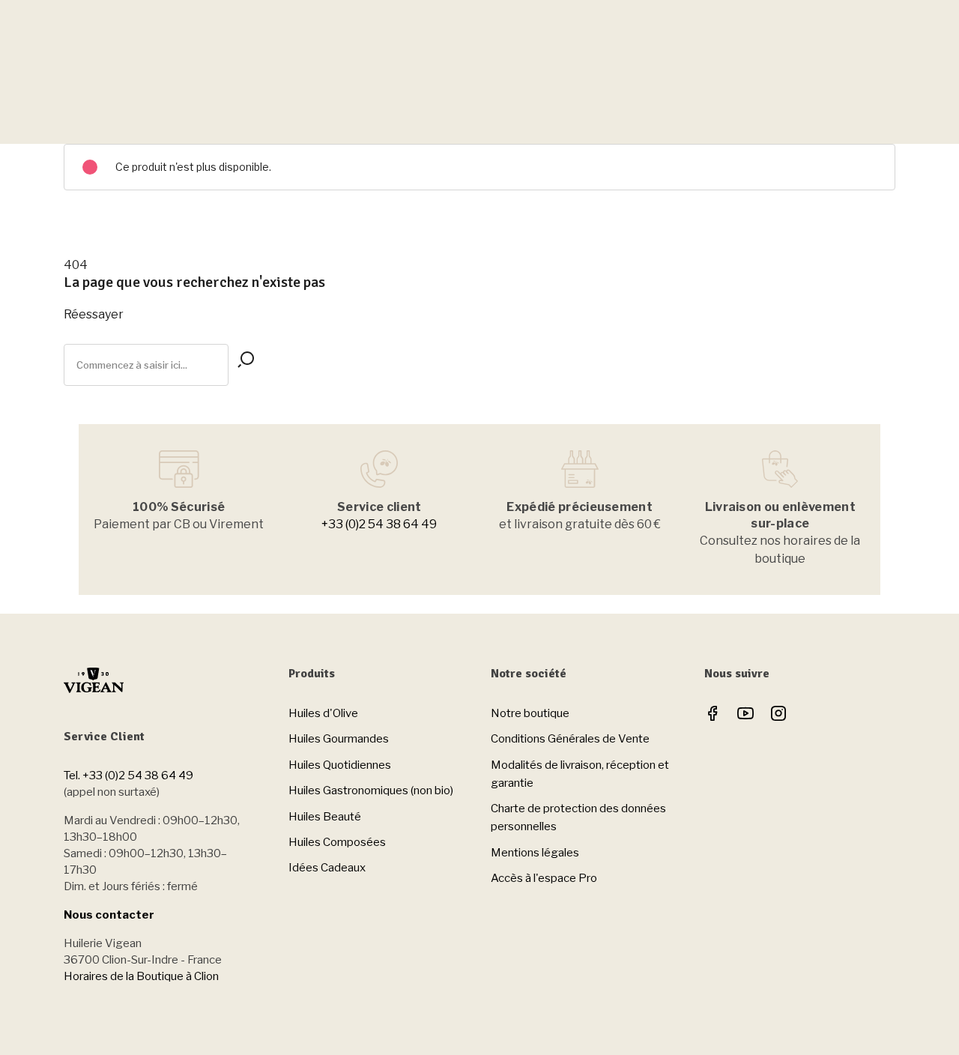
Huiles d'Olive (323, 713)
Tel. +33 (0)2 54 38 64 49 (128, 775)
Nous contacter (109, 915)
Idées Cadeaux (327, 867)
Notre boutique (530, 713)
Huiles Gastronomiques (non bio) (370, 790)
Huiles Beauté (324, 816)
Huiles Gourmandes (338, 739)
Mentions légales (535, 852)
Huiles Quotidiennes (339, 765)
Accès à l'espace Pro (544, 878)
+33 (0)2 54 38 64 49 (379, 524)
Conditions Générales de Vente (570, 739)
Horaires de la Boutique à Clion (141, 976)
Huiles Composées (337, 842)
